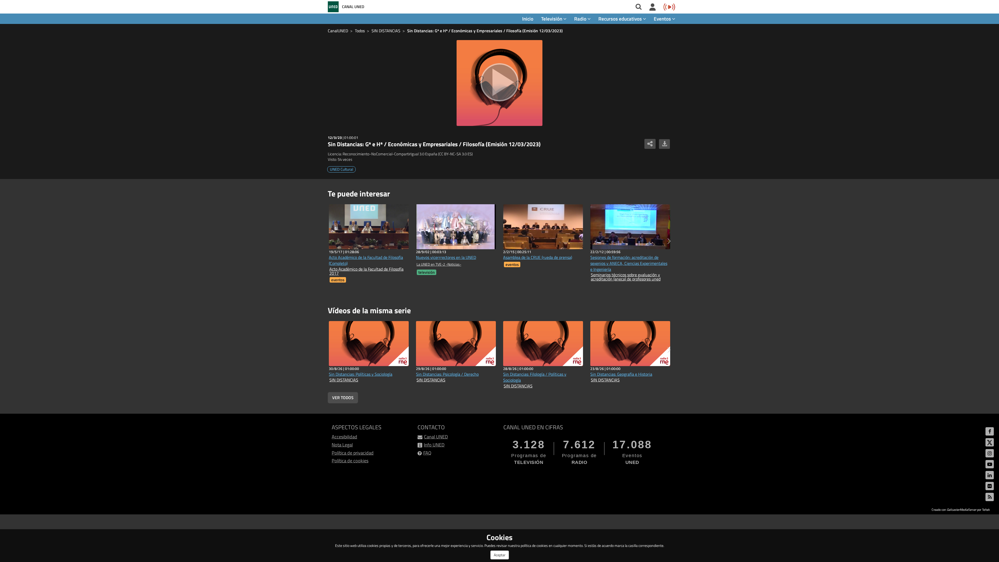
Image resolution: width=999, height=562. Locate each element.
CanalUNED (338, 31)
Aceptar (499, 555)
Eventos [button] (663, 18)
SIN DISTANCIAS (386, 31)
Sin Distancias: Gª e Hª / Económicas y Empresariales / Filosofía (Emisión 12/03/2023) (485, 31)
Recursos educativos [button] (620, 18)
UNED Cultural (341, 169)
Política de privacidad (353, 452)
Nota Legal (342, 444)
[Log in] (652, 7)
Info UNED (434, 444)
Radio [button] (580, 18)
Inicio (527, 18)
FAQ (427, 452)
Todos (360, 31)
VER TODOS (343, 397)
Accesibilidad (344, 436)
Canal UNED (436, 436)
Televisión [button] (552, 18)
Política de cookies (350, 460)
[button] (669, 241)
